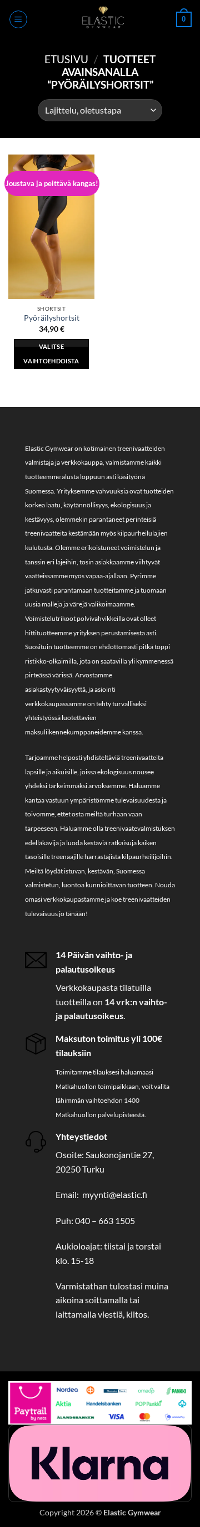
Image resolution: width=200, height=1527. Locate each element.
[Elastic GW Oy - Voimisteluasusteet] (102, 19)
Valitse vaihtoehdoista (51, 353)
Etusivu (66, 59)
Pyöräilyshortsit (51, 317)
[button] (18, 19)
